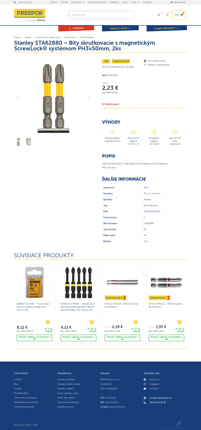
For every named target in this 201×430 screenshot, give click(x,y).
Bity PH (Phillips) (87, 37)
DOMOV (53, 2)
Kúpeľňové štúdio (97, 2)
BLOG (125, 2)
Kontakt (147, 2)
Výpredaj (114, 2)
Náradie (28, 37)
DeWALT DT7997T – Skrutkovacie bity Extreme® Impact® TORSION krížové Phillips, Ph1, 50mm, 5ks (78, 306)
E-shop (64, 2)
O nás (134, 2)
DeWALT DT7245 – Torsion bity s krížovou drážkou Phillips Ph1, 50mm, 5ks (33, 306)
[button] (120, 26)
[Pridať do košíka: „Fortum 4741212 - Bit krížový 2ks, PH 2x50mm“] (179, 322)
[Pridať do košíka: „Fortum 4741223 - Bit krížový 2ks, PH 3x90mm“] (135, 322)
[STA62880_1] (53, 98)
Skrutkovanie (70, 37)
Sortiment (76, 2)
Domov (17, 37)
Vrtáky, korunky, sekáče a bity (48, 37)
